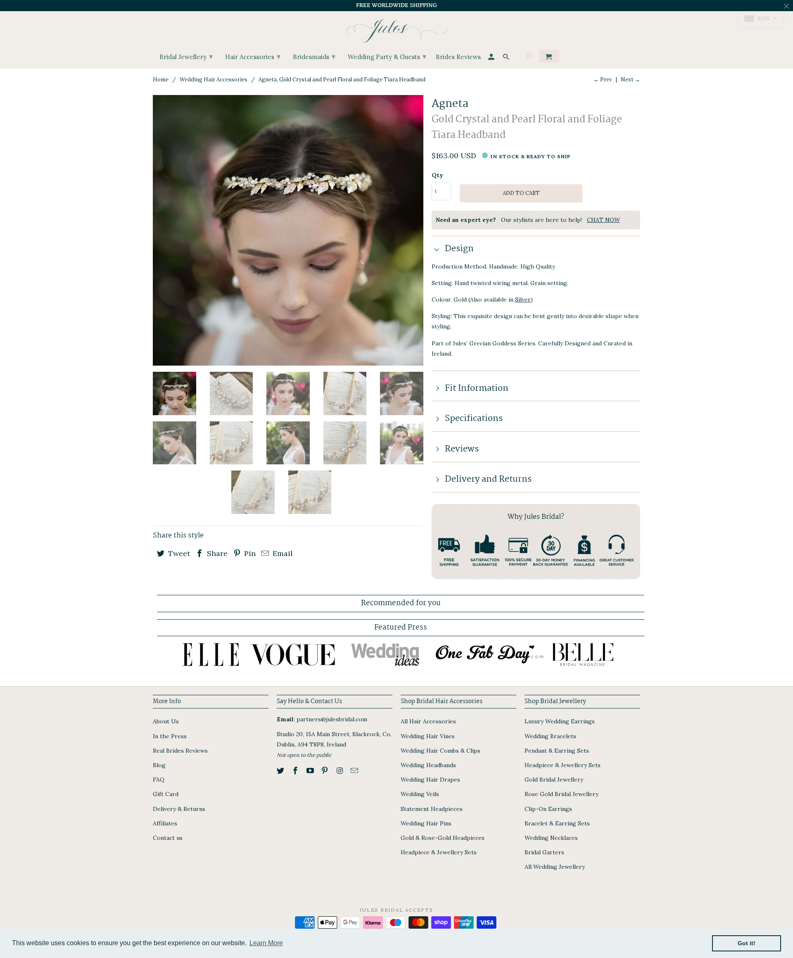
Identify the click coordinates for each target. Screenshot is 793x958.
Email (282, 553)
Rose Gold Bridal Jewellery (561, 794)
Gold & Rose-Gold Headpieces (442, 838)
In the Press (170, 736)
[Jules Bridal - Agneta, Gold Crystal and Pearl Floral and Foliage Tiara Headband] (288, 230)
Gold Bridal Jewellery (554, 779)
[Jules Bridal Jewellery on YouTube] (311, 770)
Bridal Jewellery (186, 56)
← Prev (603, 79)
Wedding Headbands (428, 765)
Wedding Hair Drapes (430, 779)
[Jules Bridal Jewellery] (396, 28)
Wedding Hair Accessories (213, 79)
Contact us (168, 838)
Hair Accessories (252, 56)
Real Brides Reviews (180, 750)
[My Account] (492, 58)
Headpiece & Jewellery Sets (439, 852)
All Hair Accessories (428, 721)
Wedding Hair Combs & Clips (440, 750)
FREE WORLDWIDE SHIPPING (396, 5)
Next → (630, 79)
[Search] (506, 58)
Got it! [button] (746, 943)
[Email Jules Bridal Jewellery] (355, 770)
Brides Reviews (458, 57)
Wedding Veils (420, 794)
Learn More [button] (266, 942)
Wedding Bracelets (550, 736)
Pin (249, 553)
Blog (159, 765)
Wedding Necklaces (551, 838)
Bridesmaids (314, 56)
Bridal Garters (544, 852)
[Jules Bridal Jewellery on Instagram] (340, 770)
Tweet (178, 553)
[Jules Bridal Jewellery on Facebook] (296, 770)
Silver (523, 299)
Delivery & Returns (179, 809)
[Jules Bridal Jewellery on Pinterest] (325, 770)
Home (161, 79)
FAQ (158, 779)
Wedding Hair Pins (426, 823)
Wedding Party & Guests (387, 56)
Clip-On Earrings (548, 809)
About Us (166, 721)
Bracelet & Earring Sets (557, 823)
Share (216, 553)
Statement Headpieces (432, 809)
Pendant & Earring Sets (557, 750)
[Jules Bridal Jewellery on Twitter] (281, 770)
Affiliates (165, 823)
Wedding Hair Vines (428, 736)
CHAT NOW (603, 219)
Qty (437, 175)
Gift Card (165, 794)
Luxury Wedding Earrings (560, 721)
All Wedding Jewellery (555, 866)
